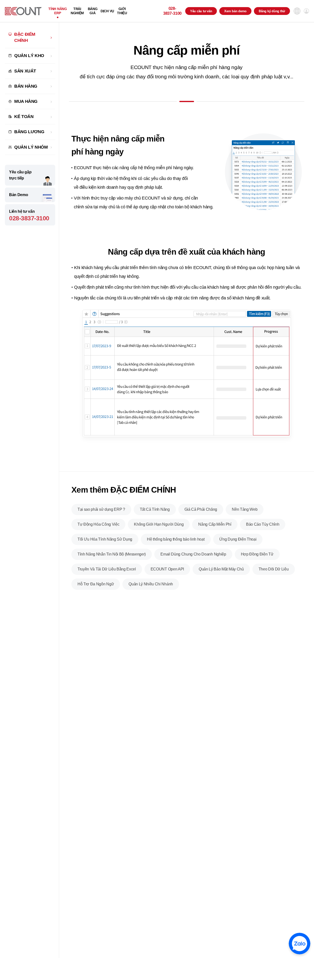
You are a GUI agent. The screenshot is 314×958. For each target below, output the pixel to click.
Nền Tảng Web (244, 509)
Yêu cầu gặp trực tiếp (20, 175)
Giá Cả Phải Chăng (200, 509)
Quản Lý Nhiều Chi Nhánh (151, 584)
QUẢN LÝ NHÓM (31, 147)
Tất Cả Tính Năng (155, 509)
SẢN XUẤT (25, 71)
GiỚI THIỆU (122, 11)
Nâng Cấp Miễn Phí (214, 524)
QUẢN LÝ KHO (29, 55)
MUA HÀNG (26, 101)
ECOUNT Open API (167, 569)
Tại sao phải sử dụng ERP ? (101, 509)
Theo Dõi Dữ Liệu (274, 569)
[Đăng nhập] (306, 11)
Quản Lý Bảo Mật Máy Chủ (221, 569)
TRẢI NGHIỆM (77, 11)
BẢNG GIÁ (93, 11)
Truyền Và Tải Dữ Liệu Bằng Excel (107, 569)
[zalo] (299, 943)
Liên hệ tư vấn (29, 215)
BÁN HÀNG (25, 86)
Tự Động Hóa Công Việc (98, 524)
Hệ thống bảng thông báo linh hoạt (175, 539)
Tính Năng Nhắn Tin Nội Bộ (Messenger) (112, 554)
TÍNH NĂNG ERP (57, 11)
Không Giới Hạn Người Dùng (158, 524)
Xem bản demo (235, 11)
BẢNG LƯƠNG (29, 131)
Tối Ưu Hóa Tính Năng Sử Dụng (105, 539)
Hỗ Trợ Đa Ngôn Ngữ (96, 584)
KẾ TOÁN (23, 116)
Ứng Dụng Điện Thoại (238, 539)
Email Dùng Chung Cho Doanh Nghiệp (193, 554)
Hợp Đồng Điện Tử (257, 554)
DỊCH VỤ (107, 11)
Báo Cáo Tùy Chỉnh (262, 524)
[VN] (23, 11)
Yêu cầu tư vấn (201, 11)
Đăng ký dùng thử (272, 11)
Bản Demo (18, 195)
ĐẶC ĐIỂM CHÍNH (24, 37)
